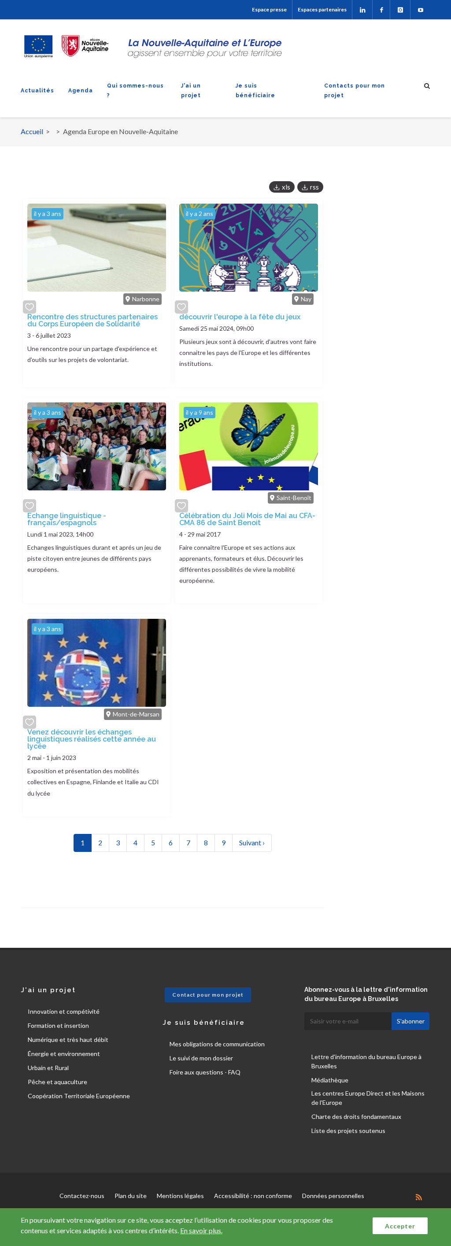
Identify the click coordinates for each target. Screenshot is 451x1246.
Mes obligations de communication (217, 1044)
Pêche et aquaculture (57, 1081)
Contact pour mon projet (208, 994)
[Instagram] (400, 9)
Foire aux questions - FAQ (205, 1072)
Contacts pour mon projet (354, 91)
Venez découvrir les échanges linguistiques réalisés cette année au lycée (91, 739)
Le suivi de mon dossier (201, 1058)
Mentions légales (180, 1195)
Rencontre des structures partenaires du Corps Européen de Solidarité (92, 320)
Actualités (37, 91)
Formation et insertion (58, 1025)
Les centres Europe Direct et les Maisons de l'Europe (368, 1097)
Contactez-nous (81, 1195)
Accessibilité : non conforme (253, 1195)
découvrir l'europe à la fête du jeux (239, 317)
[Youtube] (420, 9)
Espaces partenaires (322, 9)
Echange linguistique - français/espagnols (66, 519)
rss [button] (314, 187)
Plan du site (131, 1195)
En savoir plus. (201, 1230)
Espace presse (269, 9)
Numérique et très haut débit (68, 1039)
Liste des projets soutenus (348, 1130)
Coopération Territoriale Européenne (79, 1096)
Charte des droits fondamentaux (356, 1116)
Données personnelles (333, 1195)
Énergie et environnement (64, 1053)
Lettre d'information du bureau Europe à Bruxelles (366, 1061)
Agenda (80, 91)
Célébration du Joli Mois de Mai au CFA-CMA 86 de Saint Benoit (247, 519)
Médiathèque (329, 1080)
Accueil (32, 131)
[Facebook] (381, 9)
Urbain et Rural (48, 1067)
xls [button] (286, 187)
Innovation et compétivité (64, 1011)
